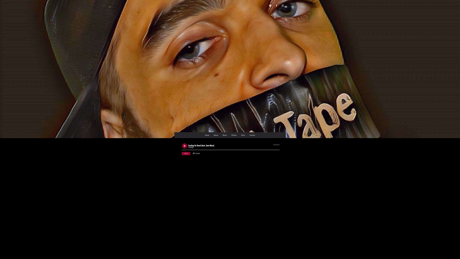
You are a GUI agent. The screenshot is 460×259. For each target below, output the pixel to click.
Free (186, 153)
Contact (252, 135)
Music (225, 135)
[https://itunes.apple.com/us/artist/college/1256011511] (270, 6)
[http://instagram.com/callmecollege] (283, 6)
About (216, 135)
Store (243, 135)
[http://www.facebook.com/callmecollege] (276, 6)
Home (207, 135)
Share (197, 153)
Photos (234, 135)
